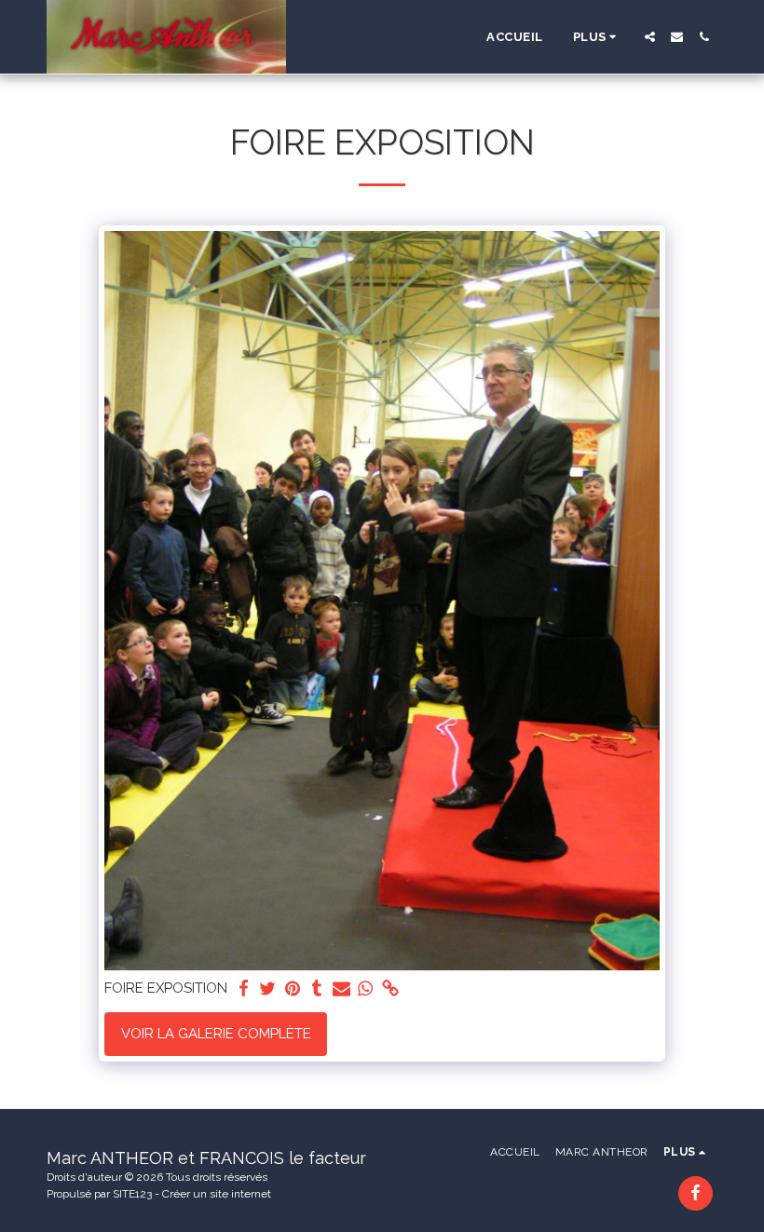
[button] (649, 37)
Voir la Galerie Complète (216, 1033)
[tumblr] (317, 989)
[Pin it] (292, 989)
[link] (390, 989)
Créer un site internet (216, 1193)
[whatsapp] (366, 989)
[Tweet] (268, 989)
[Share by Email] (341, 989)
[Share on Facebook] (243, 989)
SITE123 (132, 1193)
